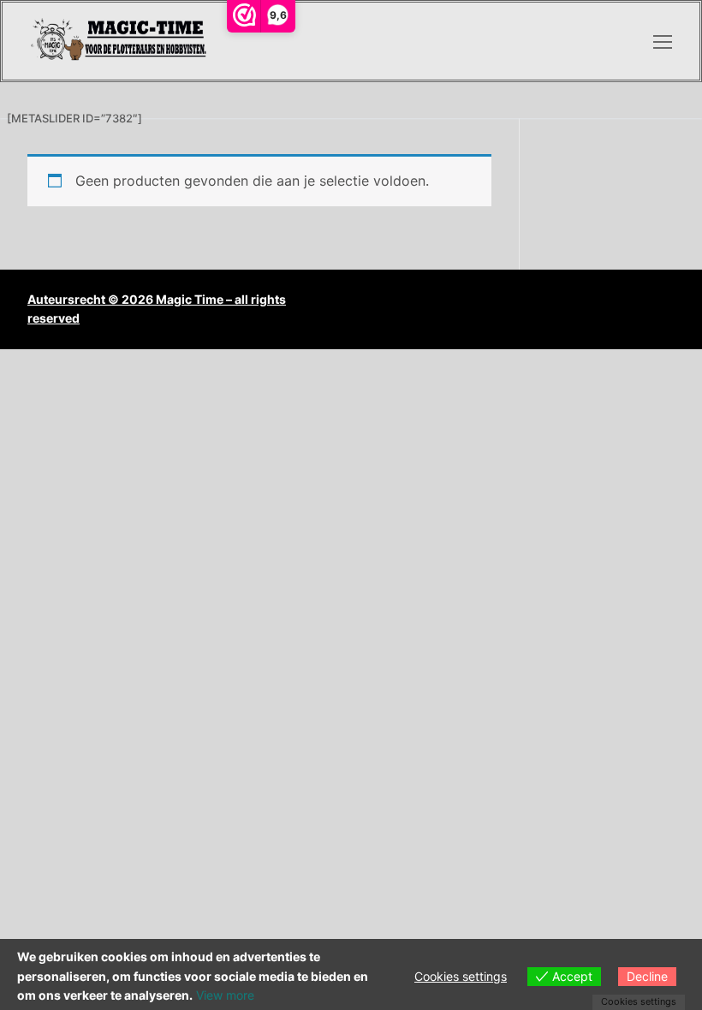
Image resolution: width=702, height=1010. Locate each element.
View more (225, 995)
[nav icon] (662, 41)
